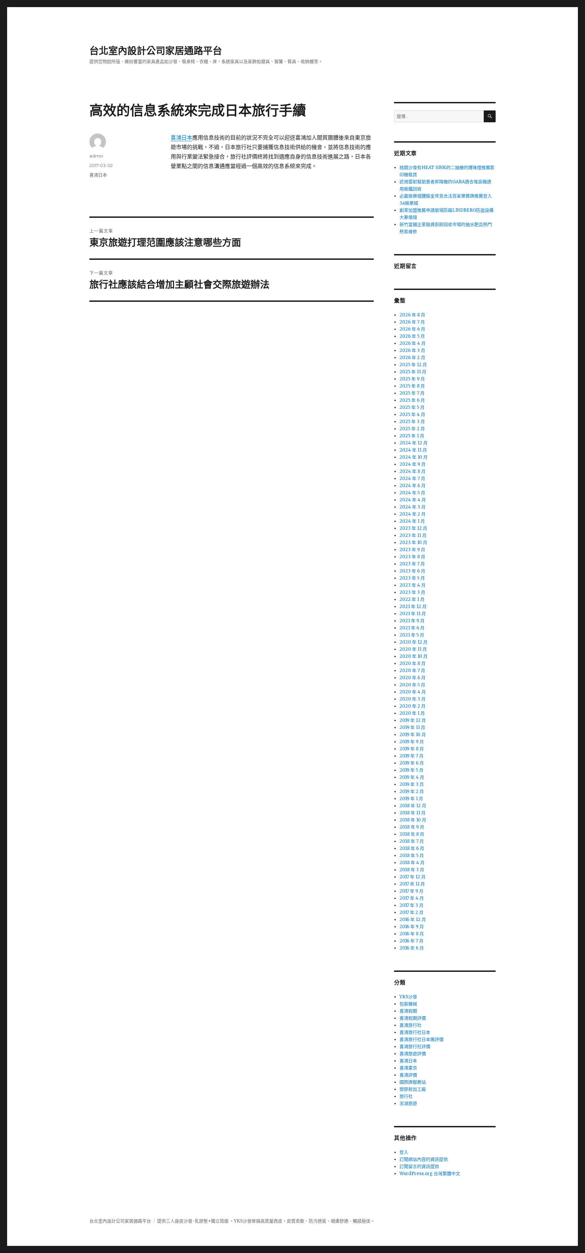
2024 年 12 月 (413, 443)
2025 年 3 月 (412, 421)
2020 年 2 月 (412, 706)
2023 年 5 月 (412, 578)
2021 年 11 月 (412, 614)
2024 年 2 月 (412, 514)
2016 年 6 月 (411, 948)
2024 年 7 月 (412, 478)
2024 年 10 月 (413, 457)
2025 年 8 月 (412, 386)
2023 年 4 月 (412, 585)
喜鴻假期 (408, 1011)
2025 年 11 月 (412, 372)
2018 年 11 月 (412, 813)
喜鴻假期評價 (412, 1018)
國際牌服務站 (412, 1082)
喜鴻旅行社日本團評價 (421, 1039)
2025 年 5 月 (412, 407)
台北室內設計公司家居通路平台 (155, 51)
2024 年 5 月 (412, 493)
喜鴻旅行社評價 (414, 1046)
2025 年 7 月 (412, 393)
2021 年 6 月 (412, 628)
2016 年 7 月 (411, 941)
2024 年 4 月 (412, 500)
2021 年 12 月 (413, 606)
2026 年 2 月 (412, 357)
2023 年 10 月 (413, 542)
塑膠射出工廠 (412, 1089)
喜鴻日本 (181, 137)
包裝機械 (408, 1004)
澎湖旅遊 (408, 1103)
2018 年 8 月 (411, 834)
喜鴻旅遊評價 (412, 1054)
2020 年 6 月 (412, 678)
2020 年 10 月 (413, 656)
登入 (403, 1152)
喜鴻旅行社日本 (414, 1032)
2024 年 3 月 (412, 507)
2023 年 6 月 (412, 571)
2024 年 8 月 (412, 471)
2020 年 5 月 (412, 685)
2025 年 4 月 (412, 414)
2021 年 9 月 (412, 621)
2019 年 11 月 (412, 727)
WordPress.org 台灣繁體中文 (429, 1173)
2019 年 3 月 (411, 784)
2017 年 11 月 (412, 884)
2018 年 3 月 (411, 870)
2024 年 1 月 (412, 521)
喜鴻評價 (408, 1075)
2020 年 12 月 (413, 642)
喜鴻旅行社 (410, 1025)
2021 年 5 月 (411, 635)
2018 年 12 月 (412, 806)
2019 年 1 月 (411, 798)
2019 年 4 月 (411, 777)
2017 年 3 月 (411, 905)
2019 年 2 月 (411, 791)
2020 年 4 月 (412, 692)
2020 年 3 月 (412, 699)
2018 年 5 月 (411, 855)
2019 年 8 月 (411, 749)
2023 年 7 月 (412, 564)
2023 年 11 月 (413, 535)
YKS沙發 (408, 997)
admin (96, 156)
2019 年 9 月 (411, 742)
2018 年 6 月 (411, 848)
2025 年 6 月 (412, 400)
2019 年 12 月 (412, 720)
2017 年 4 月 (411, 898)
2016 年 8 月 (411, 934)
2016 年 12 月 (412, 919)
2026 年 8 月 (412, 315)
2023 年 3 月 (412, 592)
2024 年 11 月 (413, 450)
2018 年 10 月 (412, 820)
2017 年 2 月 (411, 912)
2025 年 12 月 (413, 365)
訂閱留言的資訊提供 (419, 1166)
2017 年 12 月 (412, 877)
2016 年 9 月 (411, 927)
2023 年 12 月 (413, 528)
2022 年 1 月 (412, 599)
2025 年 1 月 (411, 436)
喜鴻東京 (408, 1068)
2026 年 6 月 (412, 329)
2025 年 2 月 (412, 429)
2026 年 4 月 (412, 343)
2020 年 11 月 (413, 649)
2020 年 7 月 (412, 670)
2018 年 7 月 (411, 841)
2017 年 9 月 (411, 891)
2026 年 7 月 (412, 322)
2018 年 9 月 (411, 827)
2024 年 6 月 (412, 485)
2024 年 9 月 (412, 464)
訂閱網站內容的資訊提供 (423, 1159)
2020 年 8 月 (412, 663)
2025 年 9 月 (412, 379)
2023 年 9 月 (412, 549)
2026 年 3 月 (412, 350)
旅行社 (406, 1096)
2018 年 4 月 (412, 862)
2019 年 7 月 (411, 756)
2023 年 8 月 (412, 557)
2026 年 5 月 (412, 336)
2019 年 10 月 (412, 734)
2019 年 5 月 (411, 770)
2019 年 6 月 (411, 763)
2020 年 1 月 (412, 713)
